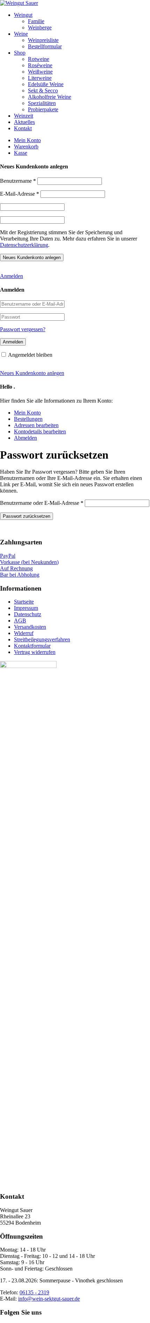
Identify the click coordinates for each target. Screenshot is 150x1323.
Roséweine (40, 65)
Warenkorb (26, 146)
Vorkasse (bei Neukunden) (29, 562)
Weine (21, 34)
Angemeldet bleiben (30, 355)
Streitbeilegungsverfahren (42, 639)
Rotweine (38, 59)
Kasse (20, 153)
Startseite (24, 602)
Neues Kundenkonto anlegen (32, 373)
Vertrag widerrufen (34, 652)
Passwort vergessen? (22, 329)
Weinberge (40, 27)
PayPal (7, 556)
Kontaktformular (32, 646)
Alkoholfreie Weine (49, 97)
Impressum (26, 608)
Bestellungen (28, 419)
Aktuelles (24, 122)
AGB (20, 621)
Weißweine (40, 72)
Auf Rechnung (16, 568)
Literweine (40, 78)
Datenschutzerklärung (24, 245)
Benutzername (18, 181)
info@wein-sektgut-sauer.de (49, 1299)
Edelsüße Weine (45, 84)
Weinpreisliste (43, 40)
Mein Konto (27, 140)
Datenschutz (27, 614)
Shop (19, 53)
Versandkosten (30, 627)
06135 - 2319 (34, 1292)
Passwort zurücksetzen (26, 516)
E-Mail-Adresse (19, 194)
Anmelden (11, 276)
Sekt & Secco (43, 90)
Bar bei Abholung (19, 575)
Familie (36, 21)
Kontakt (23, 128)
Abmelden (25, 438)
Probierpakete (43, 109)
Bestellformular (45, 46)
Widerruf (23, 633)
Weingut (23, 15)
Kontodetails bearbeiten (40, 431)
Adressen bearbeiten (36, 425)
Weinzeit (23, 116)
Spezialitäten (42, 103)
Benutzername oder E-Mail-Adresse (41, 503)
